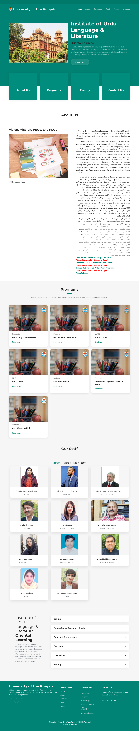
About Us (23, 90)
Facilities (58, 646)
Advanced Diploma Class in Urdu (109, 382)
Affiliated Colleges (87, 704)
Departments (85, 693)
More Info (80, 62)
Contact (126, 9)
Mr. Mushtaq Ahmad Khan (67, 593)
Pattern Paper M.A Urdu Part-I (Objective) (94, 262)
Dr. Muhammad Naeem (107, 525)
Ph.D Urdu (17, 381)
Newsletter (59, 655)
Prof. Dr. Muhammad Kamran (67, 491)
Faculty (116, 9)
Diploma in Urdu (61, 381)
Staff (108, 9)
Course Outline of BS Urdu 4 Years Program (95, 268)
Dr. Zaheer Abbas (67, 559)
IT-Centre (74, 724)
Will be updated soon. (88, 713)
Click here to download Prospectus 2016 (93, 257)
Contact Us (116, 90)
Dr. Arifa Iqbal (66, 525)
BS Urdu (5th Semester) (65, 337)
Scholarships (85, 700)
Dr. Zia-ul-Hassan (26, 525)
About (87, 9)
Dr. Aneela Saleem (26, 559)
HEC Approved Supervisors (86, 708)
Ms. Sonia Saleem (26, 593)
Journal (57, 619)
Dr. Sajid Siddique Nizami (107, 559)
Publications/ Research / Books (69, 628)
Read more (16, 342)
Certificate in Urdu (21, 428)
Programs (98, 9)
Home (79, 9)
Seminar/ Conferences (65, 637)
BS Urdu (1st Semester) (24, 337)
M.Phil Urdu (101, 337)
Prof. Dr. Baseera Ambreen (26, 491)
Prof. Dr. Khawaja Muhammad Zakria (107, 491)
